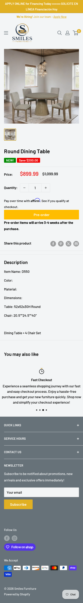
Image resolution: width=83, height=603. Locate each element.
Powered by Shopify (17, 594)
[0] (75, 32)
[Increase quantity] (46, 188)
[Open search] (59, 33)
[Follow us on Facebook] (7, 538)
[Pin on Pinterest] (61, 243)
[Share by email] (76, 243)
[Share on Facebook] (53, 243)
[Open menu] (6, 33)
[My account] (67, 33)
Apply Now (59, 16)
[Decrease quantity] (24, 188)
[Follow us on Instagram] (14, 538)
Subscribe (18, 504)
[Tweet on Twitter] (68, 243)
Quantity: (11, 188)
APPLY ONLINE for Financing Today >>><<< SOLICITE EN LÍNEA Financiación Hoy (41, 6)
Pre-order (42, 214)
